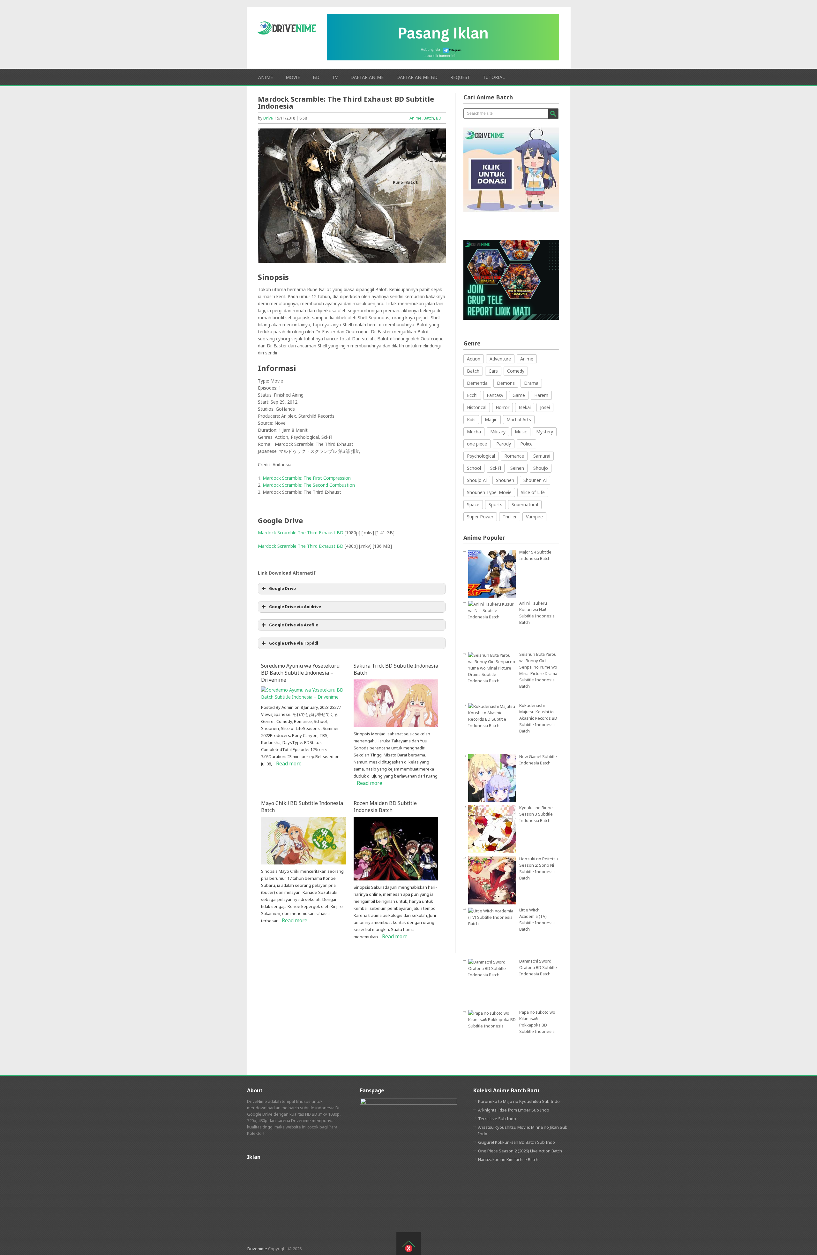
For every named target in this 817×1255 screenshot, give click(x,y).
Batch (428, 118)
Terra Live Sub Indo (497, 1118)
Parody (503, 444)
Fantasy (495, 395)
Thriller (510, 517)
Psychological (481, 456)
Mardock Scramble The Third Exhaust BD (300, 533)
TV (335, 77)
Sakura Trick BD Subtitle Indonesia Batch (396, 669)
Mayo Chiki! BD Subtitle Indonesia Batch (302, 807)
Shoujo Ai (477, 480)
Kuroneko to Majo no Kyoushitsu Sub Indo (519, 1101)
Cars (493, 371)
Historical (476, 407)
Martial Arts (518, 419)
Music (521, 432)
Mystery (544, 432)
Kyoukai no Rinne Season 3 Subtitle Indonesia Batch (536, 814)
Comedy (515, 371)
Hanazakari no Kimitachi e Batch (508, 1159)
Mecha (474, 432)
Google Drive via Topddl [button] (293, 643)
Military (498, 432)
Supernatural (525, 504)
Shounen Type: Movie (489, 492)
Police (526, 444)
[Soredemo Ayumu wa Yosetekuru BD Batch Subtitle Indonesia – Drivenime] (303, 697)
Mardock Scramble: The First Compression (307, 478)
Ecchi (472, 395)
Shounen (505, 480)
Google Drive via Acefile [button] (293, 625)
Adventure (500, 359)
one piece (477, 444)
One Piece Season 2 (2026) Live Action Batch (520, 1151)
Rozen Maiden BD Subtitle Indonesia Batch (385, 807)
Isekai (525, 407)
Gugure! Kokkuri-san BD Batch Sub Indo (516, 1142)
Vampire (534, 517)
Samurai (541, 456)
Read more (289, 763)
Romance (514, 456)
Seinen (517, 468)
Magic (491, 419)
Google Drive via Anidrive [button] (295, 606)
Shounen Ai (535, 480)
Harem (541, 395)
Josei (545, 407)
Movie (293, 77)
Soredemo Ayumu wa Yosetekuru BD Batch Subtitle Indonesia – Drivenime (300, 672)
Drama (531, 383)
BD (316, 77)
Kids (471, 419)
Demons (506, 383)
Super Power (480, 517)
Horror (502, 407)
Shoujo (540, 468)
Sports (495, 504)
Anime (265, 77)
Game (519, 395)
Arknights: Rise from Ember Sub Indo (513, 1110)
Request (460, 77)
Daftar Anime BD (417, 77)
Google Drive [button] (282, 588)
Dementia (477, 383)
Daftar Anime (367, 77)
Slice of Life (533, 492)
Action (473, 359)
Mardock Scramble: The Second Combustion (309, 485)
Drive (268, 118)
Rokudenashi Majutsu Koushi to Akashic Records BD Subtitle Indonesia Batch (538, 718)
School (474, 468)
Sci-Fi (495, 468)
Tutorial (494, 77)
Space (473, 504)
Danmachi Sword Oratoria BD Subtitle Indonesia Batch (538, 967)
